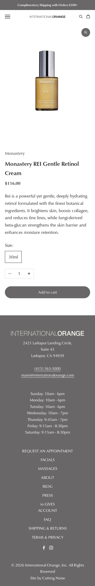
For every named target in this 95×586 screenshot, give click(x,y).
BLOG (48, 486)
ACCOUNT (47, 510)
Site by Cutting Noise (47, 578)
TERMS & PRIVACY (47, 537)
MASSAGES (47, 468)
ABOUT (47, 477)
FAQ (47, 519)
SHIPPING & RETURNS (47, 528)
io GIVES (47, 504)
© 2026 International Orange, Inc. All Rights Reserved (47, 568)
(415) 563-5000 (47, 368)
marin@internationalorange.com (47, 375)
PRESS (47, 495)
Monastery (15, 153)
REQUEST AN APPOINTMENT (47, 451)
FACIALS (48, 459)
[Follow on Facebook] (43, 547)
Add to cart (47, 292)
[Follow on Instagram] (51, 547)
